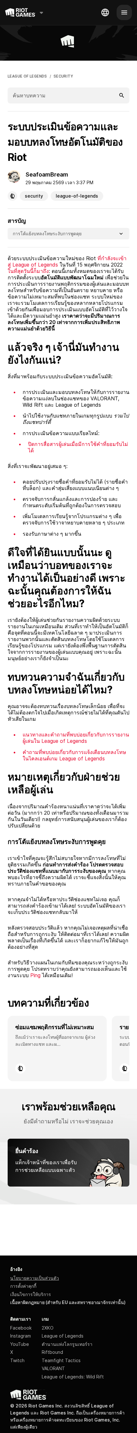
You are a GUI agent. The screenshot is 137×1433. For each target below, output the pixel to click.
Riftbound (52, 1352)
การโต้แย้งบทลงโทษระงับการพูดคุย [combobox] (47, 233)
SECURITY (63, 76)
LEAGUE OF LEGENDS (27, 76)
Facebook (21, 1328)
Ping (36, 975)
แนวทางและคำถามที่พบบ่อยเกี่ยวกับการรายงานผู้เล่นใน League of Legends (76, 737)
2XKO (48, 1328)
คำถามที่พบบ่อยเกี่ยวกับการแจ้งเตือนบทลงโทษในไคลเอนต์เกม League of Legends (74, 755)
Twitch (17, 1360)
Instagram (20, 1336)
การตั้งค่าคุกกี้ (23, 1286)
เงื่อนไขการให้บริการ (30, 1294)
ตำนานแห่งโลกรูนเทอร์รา (67, 1344)
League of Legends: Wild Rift (73, 1376)
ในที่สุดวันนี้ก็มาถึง (28, 271)
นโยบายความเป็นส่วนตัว (34, 1278)
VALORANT (53, 1368)
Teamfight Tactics (61, 1360)
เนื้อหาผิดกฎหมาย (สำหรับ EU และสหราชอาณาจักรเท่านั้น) (68, 1302)
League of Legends (62, 1336)
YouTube (19, 1344)
